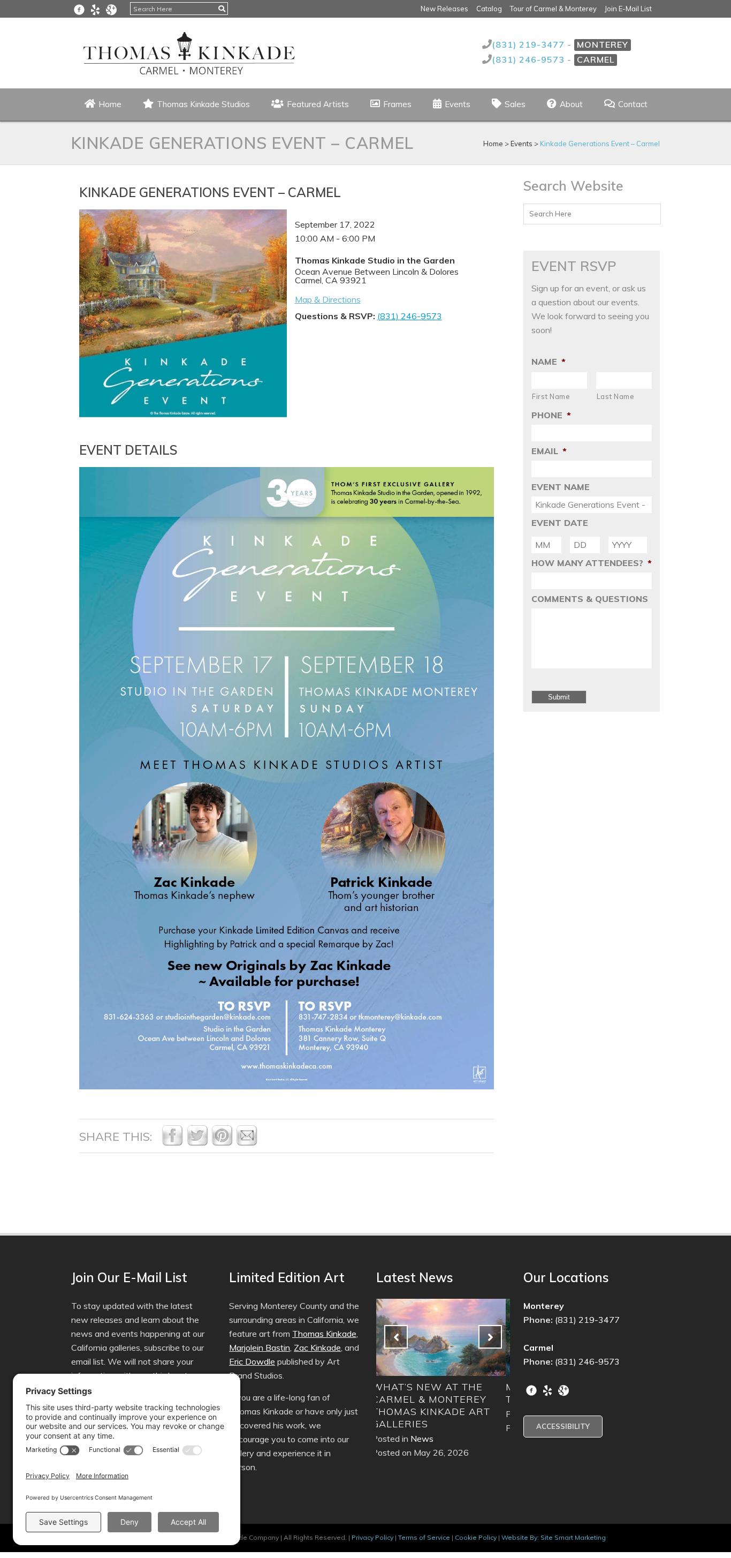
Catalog (489, 8)
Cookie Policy (476, 1537)
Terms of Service (424, 1537)
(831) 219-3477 (529, 44)
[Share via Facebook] (172, 1143)
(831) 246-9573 (529, 59)
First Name (551, 396)
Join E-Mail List (628, 8)
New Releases (444, 8)
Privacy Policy (372, 1537)
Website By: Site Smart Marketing (553, 1537)
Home (493, 143)
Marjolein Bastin (259, 1347)
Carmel (595, 59)
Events (521, 143)
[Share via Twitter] (197, 1143)
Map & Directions (328, 299)
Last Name (616, 396)
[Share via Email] (246, 1143)
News (426, 1414)
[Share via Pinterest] (222, 1143)
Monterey (602, 44)
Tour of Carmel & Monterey (553, 8)
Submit (559, 697)
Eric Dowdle (252, 1361)
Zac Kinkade (317, 1347)
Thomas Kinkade (324, 1333)
